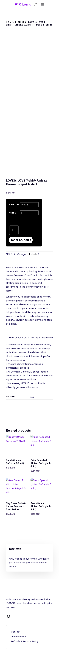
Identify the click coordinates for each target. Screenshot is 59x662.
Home (9, 22)
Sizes (12, 212)
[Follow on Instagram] (8, 616)
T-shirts (20, 22)
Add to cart (21, 240)
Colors (14, 204)
